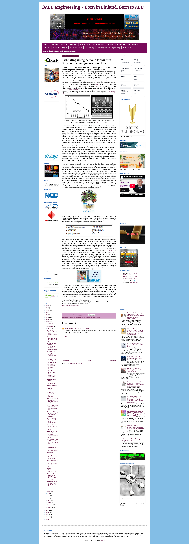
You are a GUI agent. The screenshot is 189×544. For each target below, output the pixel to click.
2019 (47, 319)
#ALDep (136, 273)
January (49, 507)
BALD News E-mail (76, 48)
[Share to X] (91, 315)
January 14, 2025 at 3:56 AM (82, 328)
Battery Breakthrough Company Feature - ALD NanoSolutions (134, 370)
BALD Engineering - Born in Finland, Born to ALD (93, 7)
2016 (47, 512)
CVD (84, 317)
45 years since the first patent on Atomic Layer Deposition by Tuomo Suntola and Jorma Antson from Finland (135, 399)
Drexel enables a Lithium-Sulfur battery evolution (52, 388)
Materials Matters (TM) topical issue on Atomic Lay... (52, 441)
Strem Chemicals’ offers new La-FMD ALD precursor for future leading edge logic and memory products (136, 413)
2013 (47, 519)
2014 (47, 517)
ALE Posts (56, 48)
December (50, 323)
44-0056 (109, 250)
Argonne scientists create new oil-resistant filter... (52, 360)
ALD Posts (46, 48)
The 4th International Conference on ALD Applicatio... (52, 448)
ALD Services (127, 48)
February (50, 505)
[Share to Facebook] (93, 315)
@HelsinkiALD (127, 275)
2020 (47, 317)
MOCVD (88, 317)
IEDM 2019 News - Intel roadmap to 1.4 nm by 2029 (135, 357)
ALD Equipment (98, 44)
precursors (94, 317)
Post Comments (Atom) (76, 363)
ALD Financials (133, 44)
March (49, 502)
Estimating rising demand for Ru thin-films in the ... (52, 339)
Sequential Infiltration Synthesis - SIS (52, 470)
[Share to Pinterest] (94, 315)
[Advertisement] (51, 126)
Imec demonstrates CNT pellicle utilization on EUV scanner (135, 345)
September (50, 489)
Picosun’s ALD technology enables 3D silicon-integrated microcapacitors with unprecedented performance (135, 315)
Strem (98, 317)
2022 (47, 312)
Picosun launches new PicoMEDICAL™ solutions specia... (52, 463)
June (48, 495)
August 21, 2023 (133, 282)
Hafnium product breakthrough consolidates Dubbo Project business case (135, 427)
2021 (47, 315)
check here (68, 334)
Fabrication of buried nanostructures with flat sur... (52, 381)
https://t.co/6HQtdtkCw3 (130, 276)
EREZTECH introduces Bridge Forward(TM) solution (51, 476)
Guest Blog (73, 44)
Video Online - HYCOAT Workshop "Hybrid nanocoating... (52, 346)
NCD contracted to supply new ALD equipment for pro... (52, 407)
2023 (47, 310)
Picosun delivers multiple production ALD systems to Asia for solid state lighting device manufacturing (135, 384)
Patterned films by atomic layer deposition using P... (52, 414)
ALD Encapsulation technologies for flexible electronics (132, 439)
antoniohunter (69, 328)
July (48, 493)
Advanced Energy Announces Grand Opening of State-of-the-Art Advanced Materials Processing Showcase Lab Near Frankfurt (135, 331)
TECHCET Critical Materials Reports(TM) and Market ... (52, 375)
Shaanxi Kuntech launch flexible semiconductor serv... (52, 427)
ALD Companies (85, 44)
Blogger (102, 540)
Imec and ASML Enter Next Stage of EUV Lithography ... (52, 420)
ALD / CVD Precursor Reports (116, 44)
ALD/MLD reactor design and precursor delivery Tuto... (52, 353)
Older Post (113, 360)
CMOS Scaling (89, 48)
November (50, 326)
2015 (47, 514)
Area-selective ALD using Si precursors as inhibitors (52, 394)
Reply (67, 336)
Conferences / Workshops (58, 44)
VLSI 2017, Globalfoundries (78, 90)
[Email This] (89, 315)
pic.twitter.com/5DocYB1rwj (131, 278)
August (49, 491)
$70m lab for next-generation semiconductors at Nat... (52, 401)
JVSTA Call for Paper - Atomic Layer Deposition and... (52, 332)
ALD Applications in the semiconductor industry (59, 51)
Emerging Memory (103, 48)
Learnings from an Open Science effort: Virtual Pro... (52, 484)
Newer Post (65, 360)
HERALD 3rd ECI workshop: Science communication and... (52, 434)
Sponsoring (116, 48)
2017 (47, 510)
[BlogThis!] (90, 315)
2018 (47, 321)
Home (45, 44)
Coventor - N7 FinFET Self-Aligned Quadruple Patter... (51, 367)
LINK (97, 84)
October (49, 328)
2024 (47, 308)
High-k (64, 48)
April (49, 500)
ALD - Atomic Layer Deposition (74, 317)
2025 (47, 305)
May (48, 498)
